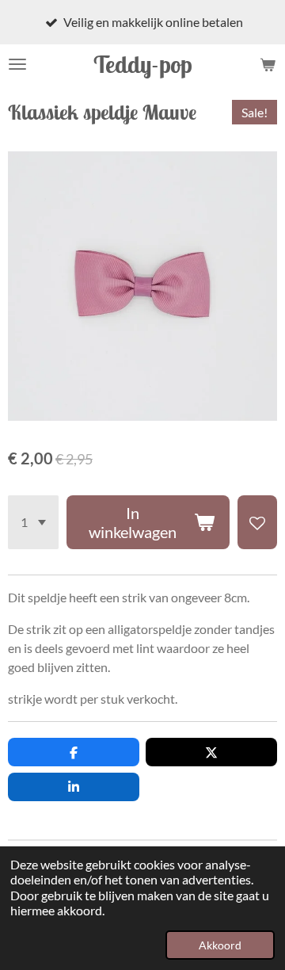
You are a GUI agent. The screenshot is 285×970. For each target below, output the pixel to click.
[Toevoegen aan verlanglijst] (257, 522)
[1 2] (33, 522)
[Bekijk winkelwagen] (267, 64)
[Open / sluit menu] (17, 64)
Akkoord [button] (220, 945)
